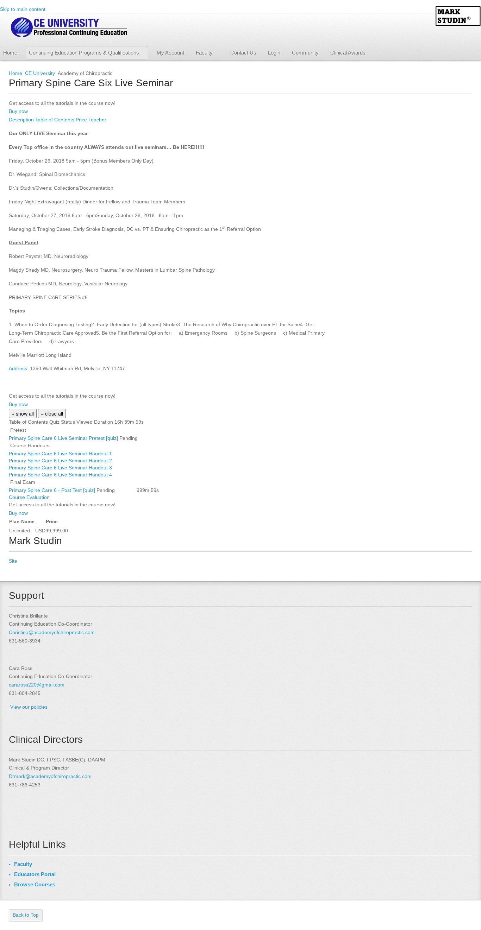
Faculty (204, 53)
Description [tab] (22, 119)
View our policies (29, 707)
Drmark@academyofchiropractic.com (50, 776)
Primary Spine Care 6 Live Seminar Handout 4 (61, 474)
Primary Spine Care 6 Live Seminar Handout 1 (61, 453)
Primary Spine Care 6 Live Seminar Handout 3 (61, 467)
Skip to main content (22, 9)
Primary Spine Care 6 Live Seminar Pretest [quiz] (64, 438)
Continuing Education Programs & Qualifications (84, 53)
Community (305, 53)
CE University (40, 73)
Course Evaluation (30, 497)
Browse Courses (34, 884)
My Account (170, 53)
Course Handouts (29, 445)
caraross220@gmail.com (36, 685)
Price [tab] (82, 119)
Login (274, 53)
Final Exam (22, 482)
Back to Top (26, 915)
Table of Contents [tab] (55, 119)
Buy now (18, 111)
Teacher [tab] (97, 119)
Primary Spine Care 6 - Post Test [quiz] (52, 490)
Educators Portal (35, 874)
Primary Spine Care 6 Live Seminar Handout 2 (61, 460)
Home (10, 53)
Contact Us (243, 53)
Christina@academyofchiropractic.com (52, 632)
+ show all (23, 413)
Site (13, 561)
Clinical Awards (348, 53)
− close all (52, 413)
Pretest (18, 430)
